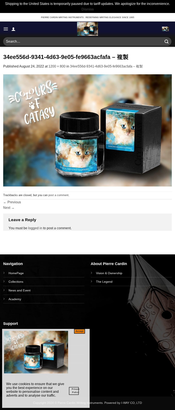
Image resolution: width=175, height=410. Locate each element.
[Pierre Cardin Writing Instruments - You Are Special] (87, 29)
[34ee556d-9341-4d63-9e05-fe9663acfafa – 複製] (87, 130)
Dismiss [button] (88, 9)
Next (9, 207)
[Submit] (166, 41)
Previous (12, 202)
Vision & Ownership (109, 273)
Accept (79, 331)
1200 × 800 (57, 66)
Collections (16, 281)
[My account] (13, 29)
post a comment (58, 195)
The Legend (104, 281)
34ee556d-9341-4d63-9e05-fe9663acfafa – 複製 (106, 66)
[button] (5, 29)
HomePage (16, 273)
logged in (35, 228)
